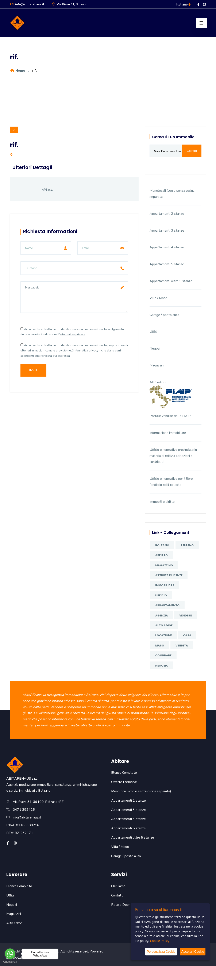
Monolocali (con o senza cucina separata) (141, 791)
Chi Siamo (118, 886)
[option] (108, 104)
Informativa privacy (72, 334)
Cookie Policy (159, 941)
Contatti (117, 895)
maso (159, 646)
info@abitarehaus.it (29, 4)
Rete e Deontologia (126, 904)
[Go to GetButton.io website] (10, 962)
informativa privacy (85, 350)
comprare (163, 655)
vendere (185, 615)
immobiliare (164, 585)
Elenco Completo (124, 772)
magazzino (164, 565)
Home (20, 70)
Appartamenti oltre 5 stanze (171, 281)
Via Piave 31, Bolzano (72, 4)
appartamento (167, 605)
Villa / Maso (158, 298)
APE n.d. (47, 190)
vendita (182, 646)
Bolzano (162, 545)
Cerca (192, 150)
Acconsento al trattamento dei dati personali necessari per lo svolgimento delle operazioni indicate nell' (72, 331)
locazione (163, 635)
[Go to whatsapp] (10, 953)
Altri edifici (158, 382)
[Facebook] (198, 5)
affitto (161, 555)
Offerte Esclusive (124, 782)
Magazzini (157, 365)
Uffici (153, 331)
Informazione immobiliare (168, 432)
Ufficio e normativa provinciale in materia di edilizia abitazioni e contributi (173, 455)
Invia (33, 370)
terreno (187, 545)
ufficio (161, 595)
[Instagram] (204, 5)
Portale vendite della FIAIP (170, 416)
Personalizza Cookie (161, 951)
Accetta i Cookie (192, 951)
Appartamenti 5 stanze (167, 264)
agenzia (161, 615)
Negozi (155, 348)
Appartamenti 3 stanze (167, 230)
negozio (161, 666)
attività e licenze (168, 575)
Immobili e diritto (162, 501)
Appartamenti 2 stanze (167, 213)
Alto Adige (164, 625)
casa (187, 635)
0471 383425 (24, 809)
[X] (21, 843)
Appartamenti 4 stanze (167, 247)
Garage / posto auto (164, 315)
